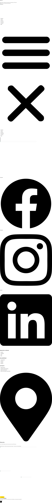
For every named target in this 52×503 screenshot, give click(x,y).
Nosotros (2, 18)
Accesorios (2, 133)
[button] (26, 77)
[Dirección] (26, 441)
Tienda (2, 19)
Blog (1, 24)
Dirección (2, 442)
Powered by (1, 498)
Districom (1, 0)
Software (2, 20)
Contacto (2, 23)
